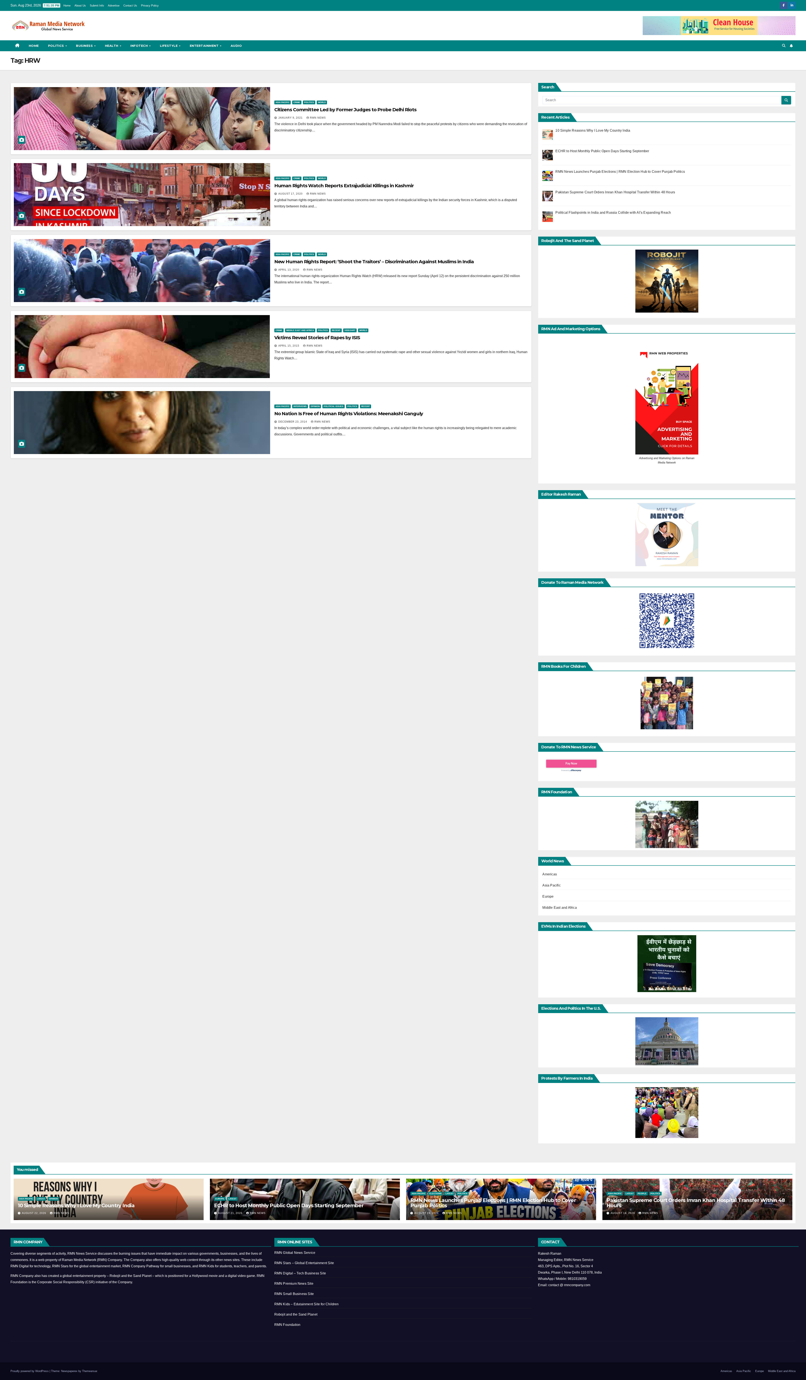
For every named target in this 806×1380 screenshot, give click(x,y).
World (322, 102)
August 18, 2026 (623, 1213)
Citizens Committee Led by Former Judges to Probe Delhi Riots (345, 110)
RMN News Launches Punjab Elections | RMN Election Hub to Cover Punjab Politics (493, 1202)
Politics (56, 46)
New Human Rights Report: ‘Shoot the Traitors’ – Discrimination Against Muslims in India (374, 261)
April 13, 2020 (289, 269)
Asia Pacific (282, 102)
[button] (783, 45)
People (642, 1193)
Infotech (139, 46)
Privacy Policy (150, 5)
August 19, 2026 (427, 1213)
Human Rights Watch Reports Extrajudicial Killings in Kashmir (344, 186)
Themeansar (89, 1371)
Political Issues (333, 406)
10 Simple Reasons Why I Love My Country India (76, 1205)
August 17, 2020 (291, 193)
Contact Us (130, 5)
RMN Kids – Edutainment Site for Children (306, 1304)
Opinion (315, 406)
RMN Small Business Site (294, 1294)
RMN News (318, 117)
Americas (549, 874)
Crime (296, 102)
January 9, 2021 (291, 117)
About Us (80, 5)
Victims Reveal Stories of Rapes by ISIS (317, 337)
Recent (336, 330)
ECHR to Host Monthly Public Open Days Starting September (289, 1205)
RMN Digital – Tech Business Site (300, 1273)
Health (112, 46)
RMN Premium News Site (293, 1283)
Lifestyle (169, 46)
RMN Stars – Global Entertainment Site (304, 1263)
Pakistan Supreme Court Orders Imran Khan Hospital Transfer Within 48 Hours (696, 1202)
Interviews (300, 406)
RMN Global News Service (294, 1252)
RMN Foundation (287, 1324)
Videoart (349, 330)
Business (85, 46)
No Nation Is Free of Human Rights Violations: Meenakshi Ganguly (348, 413)
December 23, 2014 (293, 421)
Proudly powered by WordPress (30, 1371)
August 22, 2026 (34, 1213)
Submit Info (97, 5)
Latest (41, 1199)
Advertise (113, 5)
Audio (236, 46)
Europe (547, 896)
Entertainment (205, 46)
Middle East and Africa (300, 330)
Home (67, 5)
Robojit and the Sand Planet (295, 1314)
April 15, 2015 (289, 345)
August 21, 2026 (230, 1213)
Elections (435, 1193)
